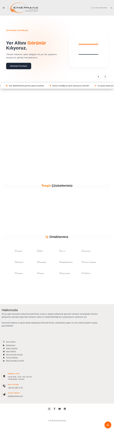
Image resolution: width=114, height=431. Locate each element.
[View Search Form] (111, 8)
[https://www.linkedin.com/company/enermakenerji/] (65, 409)
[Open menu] (4, 7)
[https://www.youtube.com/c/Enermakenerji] (60, 409)
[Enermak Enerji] (24, 8)
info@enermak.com (15, 396)
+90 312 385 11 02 (15, 388)
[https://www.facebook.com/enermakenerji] (54, 409)
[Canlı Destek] (108, 425)
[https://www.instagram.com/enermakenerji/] (49, 409)
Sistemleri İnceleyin (18, 66)
